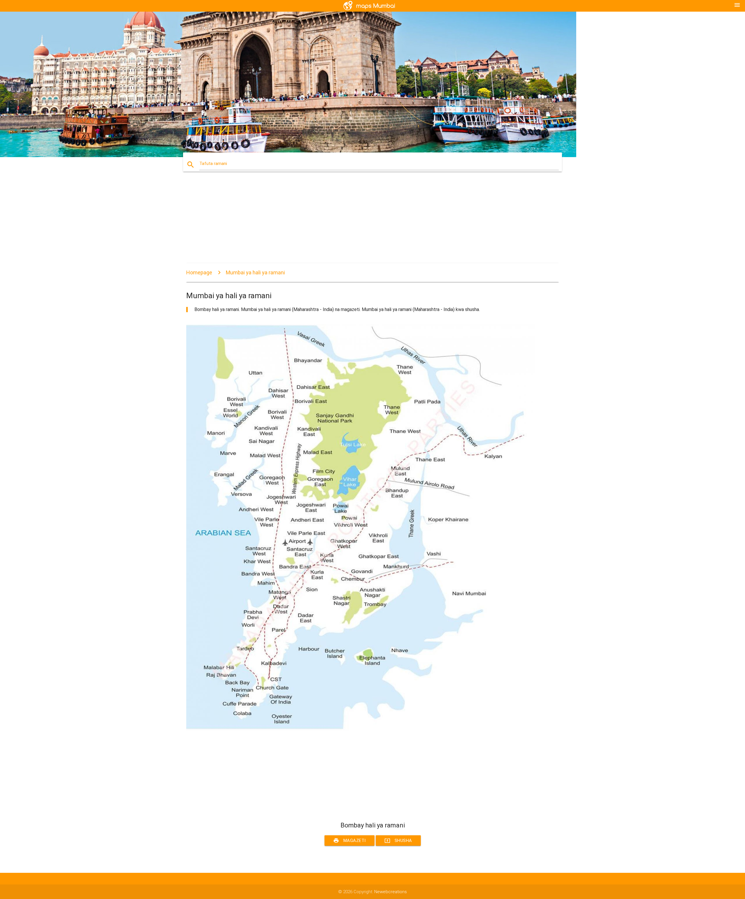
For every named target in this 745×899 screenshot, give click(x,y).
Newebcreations (390, 891)
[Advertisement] (360, 222)
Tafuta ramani (213, 163)
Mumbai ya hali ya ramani (255, 272)
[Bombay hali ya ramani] (360, 729)
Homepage (199, 272)
